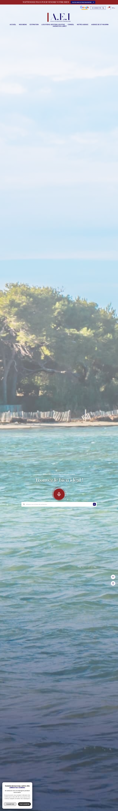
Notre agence (82, 24)
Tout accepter (24, 804)
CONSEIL (71, 24)
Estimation (34, 24)
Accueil (13, 24)
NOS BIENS (23, 24)
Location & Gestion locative (53, 24)
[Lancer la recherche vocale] (59, 494)
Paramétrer (10, 804)
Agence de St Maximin (99, 24)
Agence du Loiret (60, 26)
